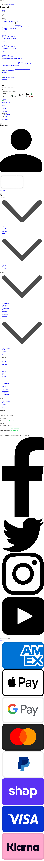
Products (4, 351)
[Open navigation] (1, 123)
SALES (4, 99)
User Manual (4, 316)
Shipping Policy (5, 305)
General (3, 354)
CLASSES (4, 108)
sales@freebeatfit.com (14, 430)
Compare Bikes (5, 230)
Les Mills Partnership (6, 102)
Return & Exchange (6, 348)
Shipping (4, 349)
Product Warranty (5, 314)
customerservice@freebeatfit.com (9, 420)
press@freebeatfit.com (15, 428)
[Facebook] (23, 516)
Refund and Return (5, 303)
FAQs (1, 318)
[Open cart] (1, 194)
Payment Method (5, 308)
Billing (3, 352)
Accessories (4, 231)
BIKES (3, 10)
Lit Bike (3, 226)
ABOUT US (6, 117)
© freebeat (2, 640)
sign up (12, 415)
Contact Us (4, 270)
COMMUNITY (7, 114)
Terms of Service (5, 309)
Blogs (3, 266)
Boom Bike (4, 228)
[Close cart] (3, 0)
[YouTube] (23, 636)
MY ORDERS (2, 190)
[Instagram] (23, 594)
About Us (4, 265)
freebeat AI (4, 105)
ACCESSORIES (5, 119)
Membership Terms (5, 302)
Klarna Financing (5, 311)
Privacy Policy (5, 306)
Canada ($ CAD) (7, 638)
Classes (3, 233)
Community (4, 268)
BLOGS (5, 116)
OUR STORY (4, 111)
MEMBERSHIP (3, 192)
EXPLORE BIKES (10, 4)
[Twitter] (23, 551)
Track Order (4, 313)
